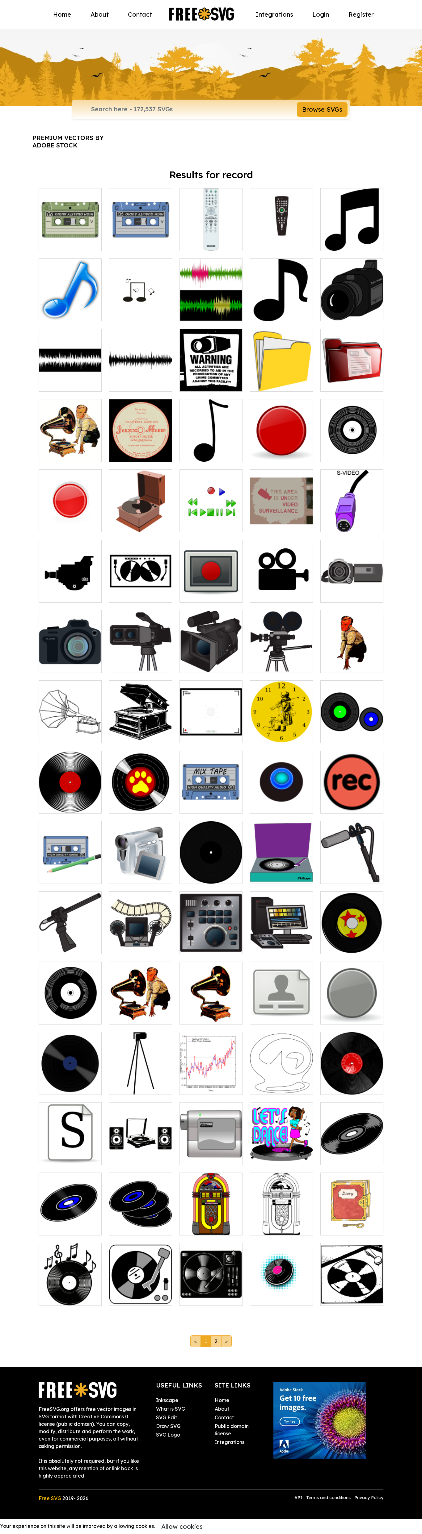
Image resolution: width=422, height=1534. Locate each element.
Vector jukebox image (211, 1223)
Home (62, 14)
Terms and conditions (328, 1497)
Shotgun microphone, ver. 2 (352, 871)
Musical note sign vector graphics (281, 309)
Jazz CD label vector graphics (140, 449)
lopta (263, 805)
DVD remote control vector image (211, 238)
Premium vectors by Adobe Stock (68, 141)
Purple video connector (352, 520)
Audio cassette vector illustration (141, 238)
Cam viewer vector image (211, 731)
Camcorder (340, 594)
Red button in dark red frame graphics (70, 520)
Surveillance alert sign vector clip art (211, 379)
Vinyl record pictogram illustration (70, 1008)
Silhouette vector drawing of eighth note (211, 445)
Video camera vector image (352, 309)
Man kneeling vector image (351, 660)
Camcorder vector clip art (211, 1153)
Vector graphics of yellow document (281, 379)
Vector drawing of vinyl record (351, 942)
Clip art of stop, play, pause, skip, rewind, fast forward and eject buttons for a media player (211, 509)
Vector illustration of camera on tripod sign (140, 1078)
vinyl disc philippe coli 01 (281, 871)
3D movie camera (137, 664)
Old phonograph (65, 735)
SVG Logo (168, 1435)
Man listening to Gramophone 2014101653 (140, 1008)
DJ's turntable (133, 594)
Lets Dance (270, 1156)
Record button (344, 805)
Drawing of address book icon (281, 1012)
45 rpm (194, 875)
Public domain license (232, 1430)
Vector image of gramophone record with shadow (352, 1078)
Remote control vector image (281, 238)
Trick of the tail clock (281, 735)
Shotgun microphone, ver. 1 (70, 942)
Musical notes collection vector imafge (141, 305)
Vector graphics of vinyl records (140, 1223)
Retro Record (273, 1297)
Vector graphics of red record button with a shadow (281, 445)
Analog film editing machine (140, 942)
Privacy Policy (368, 1497)
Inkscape (167, 1400)
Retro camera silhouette (70, 590)
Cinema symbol (275, 594)
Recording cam (63, 664)
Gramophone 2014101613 (211, 1012)
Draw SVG (168, 1426)
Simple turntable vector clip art (140, 1293)
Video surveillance (279, 524)
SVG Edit (166, 1417)
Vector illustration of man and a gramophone (70, 445)
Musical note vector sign (351, 238)
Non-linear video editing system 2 (281, 942)
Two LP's (337, 735)
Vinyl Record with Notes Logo (70, 1293)
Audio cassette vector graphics (70, 238)
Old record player (137, 735)
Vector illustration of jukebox (281, 1223)
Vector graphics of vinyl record (352, 1153)
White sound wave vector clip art (70, 379)
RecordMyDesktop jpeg (281, 1082)
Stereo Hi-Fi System (139, 1156)
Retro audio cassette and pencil (70, 871)
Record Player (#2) (209, 1297)
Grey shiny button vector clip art (352, 1012)
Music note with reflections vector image (70, 305)
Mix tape (196, 805)
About (100, 14)
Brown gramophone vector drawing (140, 520)
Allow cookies (182, 1526)
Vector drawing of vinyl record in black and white (352, 445)
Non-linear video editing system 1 (211, 942)
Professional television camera (211, 660)
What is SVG (170, 1409)
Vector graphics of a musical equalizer (211, 309)
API (299, 1497)
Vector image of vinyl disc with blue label (70, 1078)
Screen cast (200, 594)
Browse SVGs (322, 109)
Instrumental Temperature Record (211, 1078)
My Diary (337, 1227)
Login (320, 14)
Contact (140, 14)
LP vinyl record (63, 805)
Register (361, 14)
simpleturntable (346, 1297)
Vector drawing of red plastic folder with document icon (352, 375)
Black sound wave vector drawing (140, 379)
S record (55, 1156)
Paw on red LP (133, 805)
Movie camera (274, 664)
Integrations (274, 14)
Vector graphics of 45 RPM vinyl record (70, 1223)
